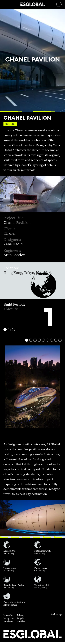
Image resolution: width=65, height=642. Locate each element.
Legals (20, 618)
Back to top (56, 614)
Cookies (21, 621)
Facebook (8, 621)
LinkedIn (7, 615)
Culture (10, 124)
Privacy (20, 615)
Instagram (8, 618)
